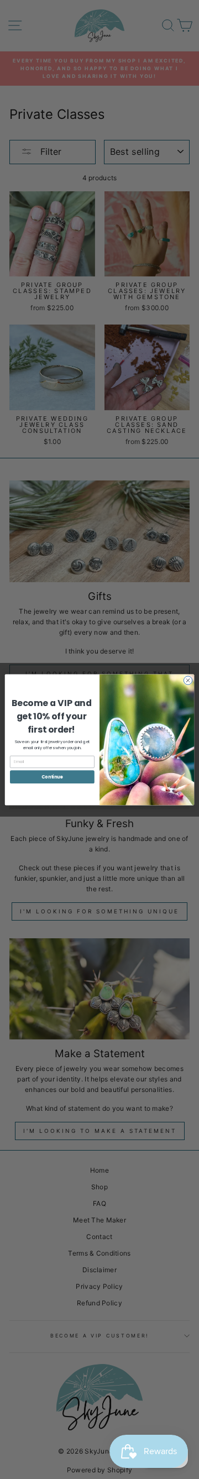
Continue (51, 777)
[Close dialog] (188, 680)
